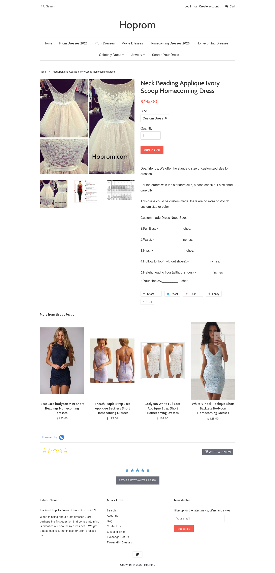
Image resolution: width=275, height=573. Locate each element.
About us (112, 515)
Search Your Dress (165, 54)
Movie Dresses (132, 43)
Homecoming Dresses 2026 (170, 43)
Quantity (146, 128)
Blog (110, 521)
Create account (209, 6)
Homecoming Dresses (212, 43)
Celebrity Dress (110, 54)
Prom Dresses (104, 43)
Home (48, 43)
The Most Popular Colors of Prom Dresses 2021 (68, 510)
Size (144, 111)
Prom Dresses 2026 (73, 43)
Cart (232, 6)
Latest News (48, 500)
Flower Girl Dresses (119, 542)
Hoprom (137, 25)
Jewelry (137, 54)
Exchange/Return (118, 537)
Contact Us (114, 526)
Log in (188, 6)
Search (111, 510)
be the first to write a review (137, 480)
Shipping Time (116, 532)
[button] (217, 452)
